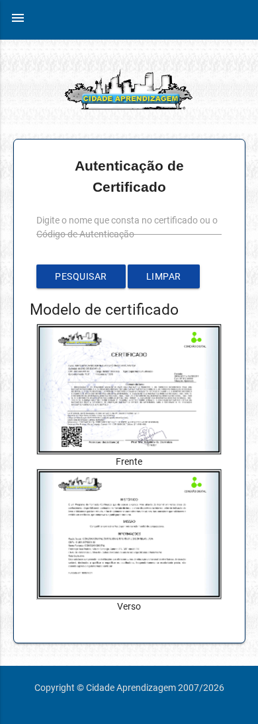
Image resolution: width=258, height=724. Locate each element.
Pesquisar (81, 276)
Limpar (163, 276)
